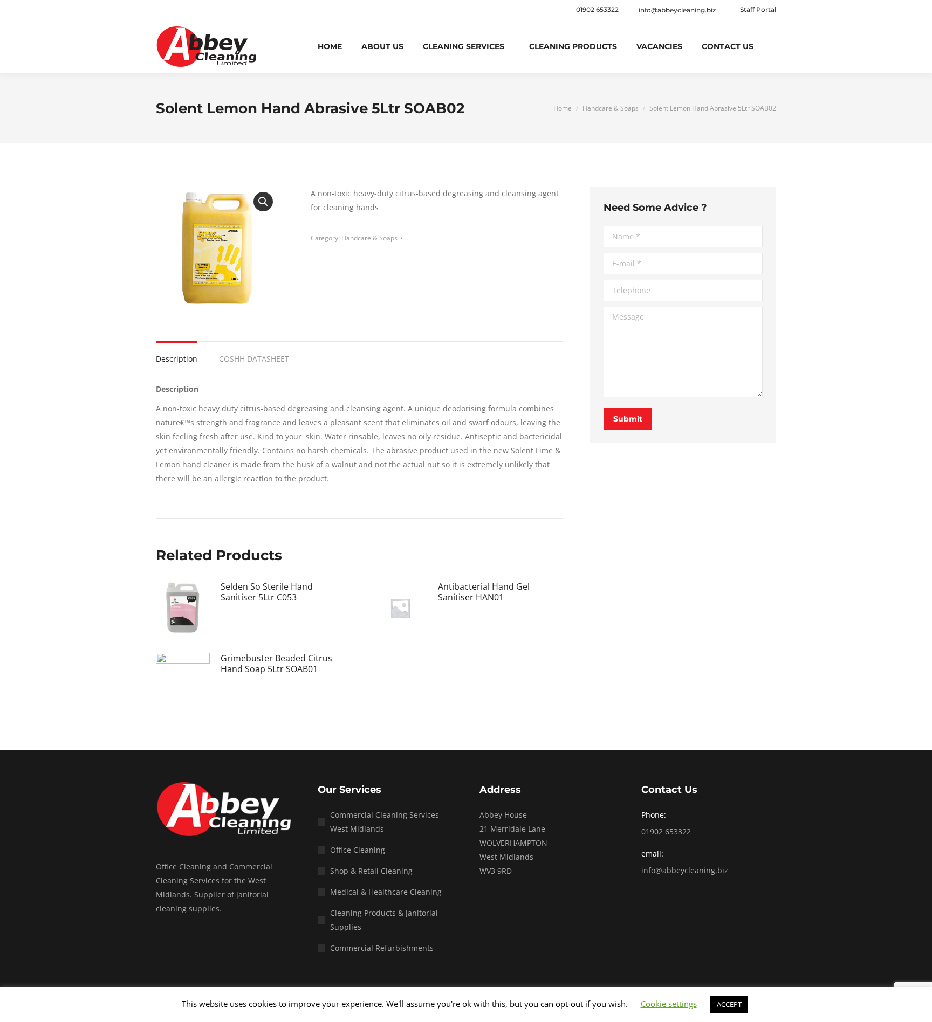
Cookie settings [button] (669, 1003)
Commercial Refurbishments (382, 948)
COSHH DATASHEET (254, 359)
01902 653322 (597, 9)
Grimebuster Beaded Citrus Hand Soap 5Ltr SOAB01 (276, 663)
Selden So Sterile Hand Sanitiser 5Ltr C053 (267, 592)
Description (176, 359)
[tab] (176, 353)
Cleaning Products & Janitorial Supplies (384, 920)
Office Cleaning (357, 850)
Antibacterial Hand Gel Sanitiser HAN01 (484, 592)
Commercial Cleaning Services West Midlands (384, 822)
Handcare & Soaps (369, 238)
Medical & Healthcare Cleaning (386, 892)
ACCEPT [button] (729, 1004)
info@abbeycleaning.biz (684, 870)
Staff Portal (758, 9)
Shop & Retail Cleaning (371, 871)
